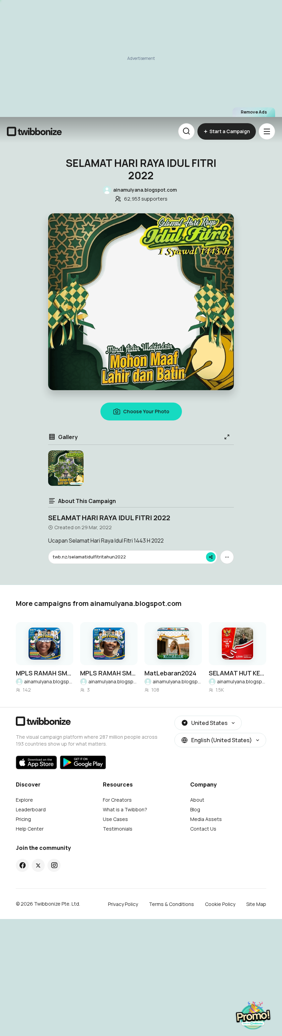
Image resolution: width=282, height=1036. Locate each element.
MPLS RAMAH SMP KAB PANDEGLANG (109, 673)
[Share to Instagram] (54, 865)
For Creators (117, 800)
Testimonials (117, 828)
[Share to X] (38, 865)
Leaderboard (31, 809)
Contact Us (203, 828)
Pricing (23, 819)
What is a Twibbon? (125, 809)
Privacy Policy (123, 904)
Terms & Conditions (171, 904)
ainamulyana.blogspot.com (48, 681)
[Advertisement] (141, 58)
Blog (195, 809)
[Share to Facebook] (22, 865)
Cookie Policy (220, 904)
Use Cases (115, 819)
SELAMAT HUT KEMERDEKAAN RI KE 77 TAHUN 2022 (237, 673)
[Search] (186, 131)
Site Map (256, 904)
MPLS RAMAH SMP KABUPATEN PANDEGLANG (44, 673)
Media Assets (206, 819)
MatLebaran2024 (170, 673)
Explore (24, 800)
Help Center (30, 828)
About (197, 800)
